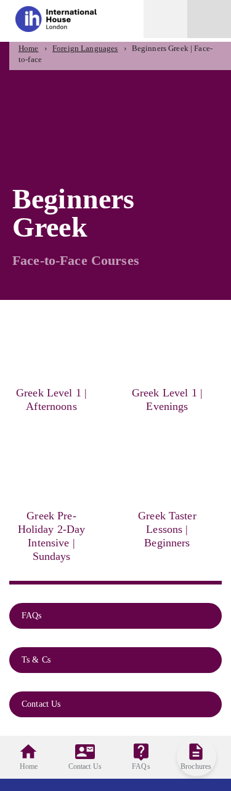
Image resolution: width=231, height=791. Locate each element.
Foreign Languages (85, 48)
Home (28, 48)
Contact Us (42, 704)
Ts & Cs (37, 659)
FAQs (33, 615)
